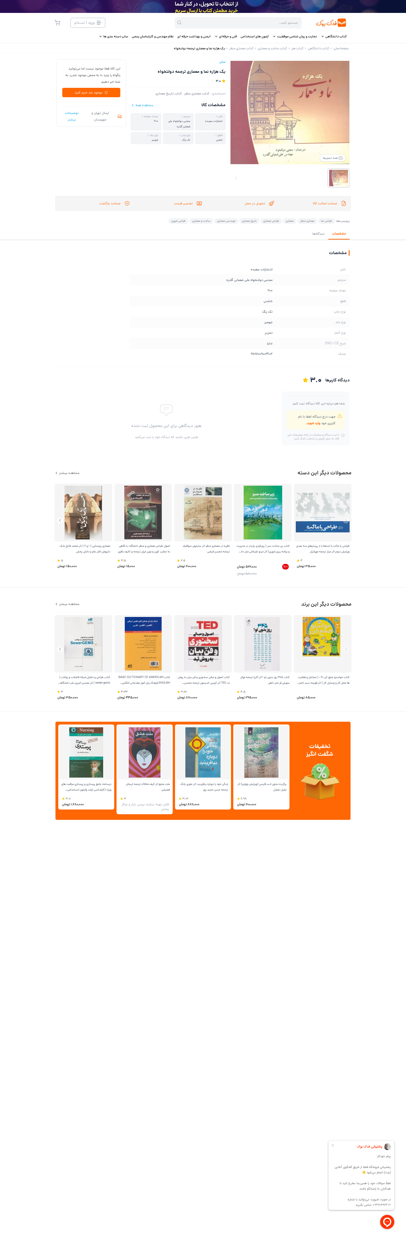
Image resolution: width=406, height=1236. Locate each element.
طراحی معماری (271, 221)
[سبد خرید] (57, 23)
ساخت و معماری (201, 221)
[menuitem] (334, 36)
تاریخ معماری (249, 221)
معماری (290, 221)
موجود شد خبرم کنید (88, 92)
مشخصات (339, 233)
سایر (222, 61)
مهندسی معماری (226, 221)
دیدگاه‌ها (318, 233)
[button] (60, 520)
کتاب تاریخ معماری (169, 93)
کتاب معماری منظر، (196, 93)
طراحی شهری (178, 221)
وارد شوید (313, 423)
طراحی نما (326, 221)
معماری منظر (307, 221)
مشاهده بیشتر (69, 473)
